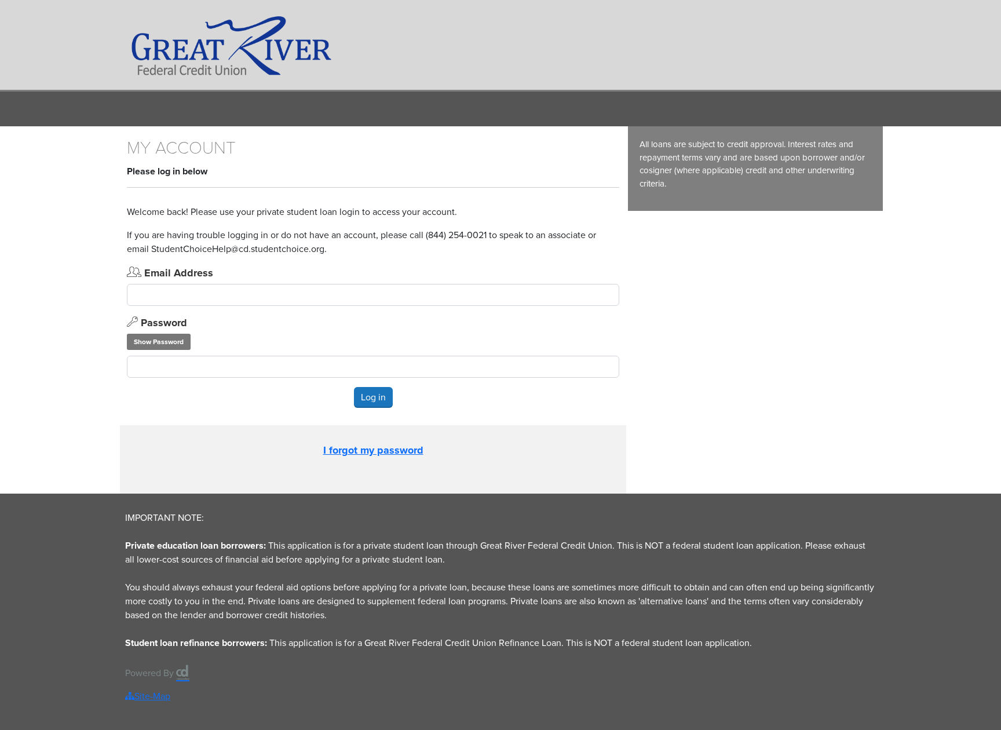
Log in (373, 397)
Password (162, 322)
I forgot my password (373, 450)
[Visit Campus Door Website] (182, 668)
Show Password (159, 342)
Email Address (177, 273)
